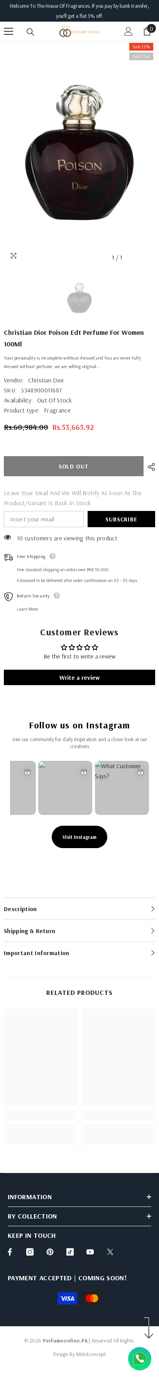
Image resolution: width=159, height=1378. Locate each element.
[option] (79, 153)
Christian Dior (46, 380)
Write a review (79, 677)
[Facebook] (10, 1252)
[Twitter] (110, 1252)
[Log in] (128, 31)
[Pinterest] (50, 1252)
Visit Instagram (79, 837)
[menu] (8, 31)
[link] (40, 1115)
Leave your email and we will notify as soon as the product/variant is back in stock (73, 498)
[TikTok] (70, 1252)
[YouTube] (90, 1252)
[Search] (30, 32)
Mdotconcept (91, 1354)
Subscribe (121, 519)
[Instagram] (30, 1252)
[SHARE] (149, 467)
